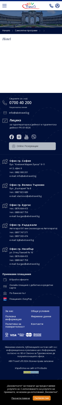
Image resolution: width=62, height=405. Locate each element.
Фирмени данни (41, 316)
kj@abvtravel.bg (25, 240)
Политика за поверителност (15, 325)
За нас (9, 311)
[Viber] (34, 137)
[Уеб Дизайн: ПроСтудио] (31, 371)
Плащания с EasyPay (20, 299)
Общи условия (40, 311)
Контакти (37, 324)
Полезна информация (13, 318)
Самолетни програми (26, 30)
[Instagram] (19, 137)
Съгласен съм (42, 398)
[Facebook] (11, 137)
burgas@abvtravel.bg (28, 216)
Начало (6, 30)
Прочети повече (21, 398)
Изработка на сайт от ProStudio (31, 368)
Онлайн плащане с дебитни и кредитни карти (31, 286)
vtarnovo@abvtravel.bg (29, 196)
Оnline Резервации (27, 146)
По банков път (17, 293)
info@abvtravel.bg (19, 112)
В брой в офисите (19, 279)
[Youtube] (26, 137)
